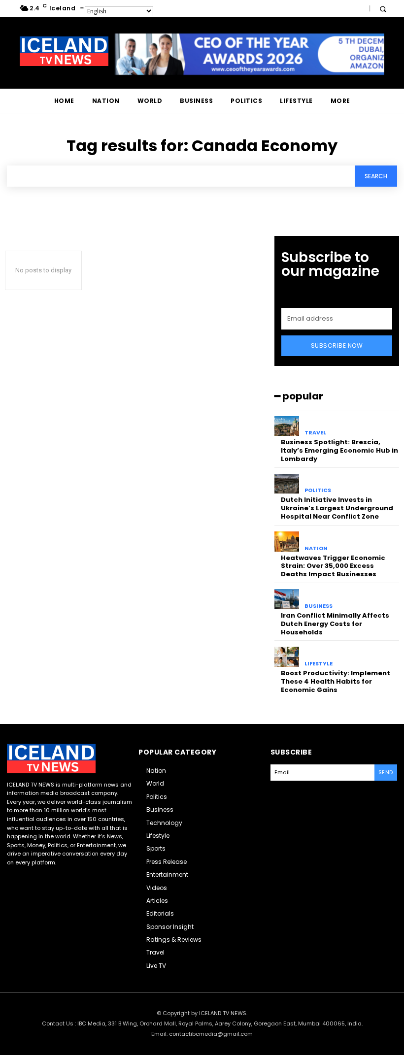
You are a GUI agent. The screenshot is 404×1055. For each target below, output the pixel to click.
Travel (315, 432)
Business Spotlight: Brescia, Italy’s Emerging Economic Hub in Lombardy (339, 450)
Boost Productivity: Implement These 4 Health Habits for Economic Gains (335, 681)
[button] (382, 8)
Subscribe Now (337, 345)
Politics (317, 490)
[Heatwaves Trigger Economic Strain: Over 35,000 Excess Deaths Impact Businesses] (287, 541)
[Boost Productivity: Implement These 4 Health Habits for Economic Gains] (287, 657)
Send (385, 772)
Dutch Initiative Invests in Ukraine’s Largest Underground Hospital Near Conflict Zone (337, 508)
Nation (316, 548)
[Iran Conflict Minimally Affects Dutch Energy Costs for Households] (287, 599)
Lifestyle (318, 663)
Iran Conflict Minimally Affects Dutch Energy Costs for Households (335, 624)
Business (318, 606)
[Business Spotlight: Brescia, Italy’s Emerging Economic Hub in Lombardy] (287, 426)
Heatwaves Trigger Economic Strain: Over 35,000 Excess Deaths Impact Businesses (333, 566)
